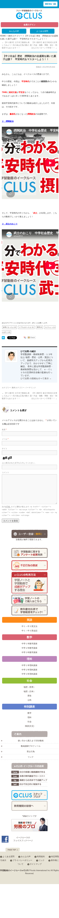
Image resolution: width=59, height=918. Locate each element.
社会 (29, 721)
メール (5, 439)
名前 (4, 430)
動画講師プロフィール (31, 746)
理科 (29, 717)
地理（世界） (29, 687)
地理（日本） (29, 691)
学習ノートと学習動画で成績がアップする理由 (29, 583)
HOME (3, 36)
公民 (29, 700)
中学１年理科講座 (29, 665)
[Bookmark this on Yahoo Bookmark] (25, 338)
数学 (29, 713)
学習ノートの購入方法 (29, 599)
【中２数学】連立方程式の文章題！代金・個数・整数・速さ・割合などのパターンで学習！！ (43, 45)
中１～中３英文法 (29, 626)
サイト (4, 449)
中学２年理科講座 (29, 670)
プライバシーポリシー (22, 860)
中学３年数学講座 (29, 652)
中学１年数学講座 (29, 643)
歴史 (29, 696)
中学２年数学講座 (29, 648)
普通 (39, 327)
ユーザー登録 (29, 533)
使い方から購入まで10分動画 (31, 741)
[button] (50, 4)
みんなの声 (14, 31)
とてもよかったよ (26, 327)
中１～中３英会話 (29, 631)
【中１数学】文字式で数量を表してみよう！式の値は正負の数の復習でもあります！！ (15, 45)
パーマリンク (30, 388)
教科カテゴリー (15, 36)
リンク (31, 757)
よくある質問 (42, 31)
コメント (5, 472)
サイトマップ (36, 864)
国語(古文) (29, 726)
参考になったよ (9, 327)
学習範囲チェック (29, 610)
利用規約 (41, 856)
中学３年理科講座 (29, 674)
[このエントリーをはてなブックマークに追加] (3, 338)
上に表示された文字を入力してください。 (19, 463)
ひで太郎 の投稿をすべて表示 (36, 378)
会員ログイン (29, 25)
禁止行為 (31, 751)
